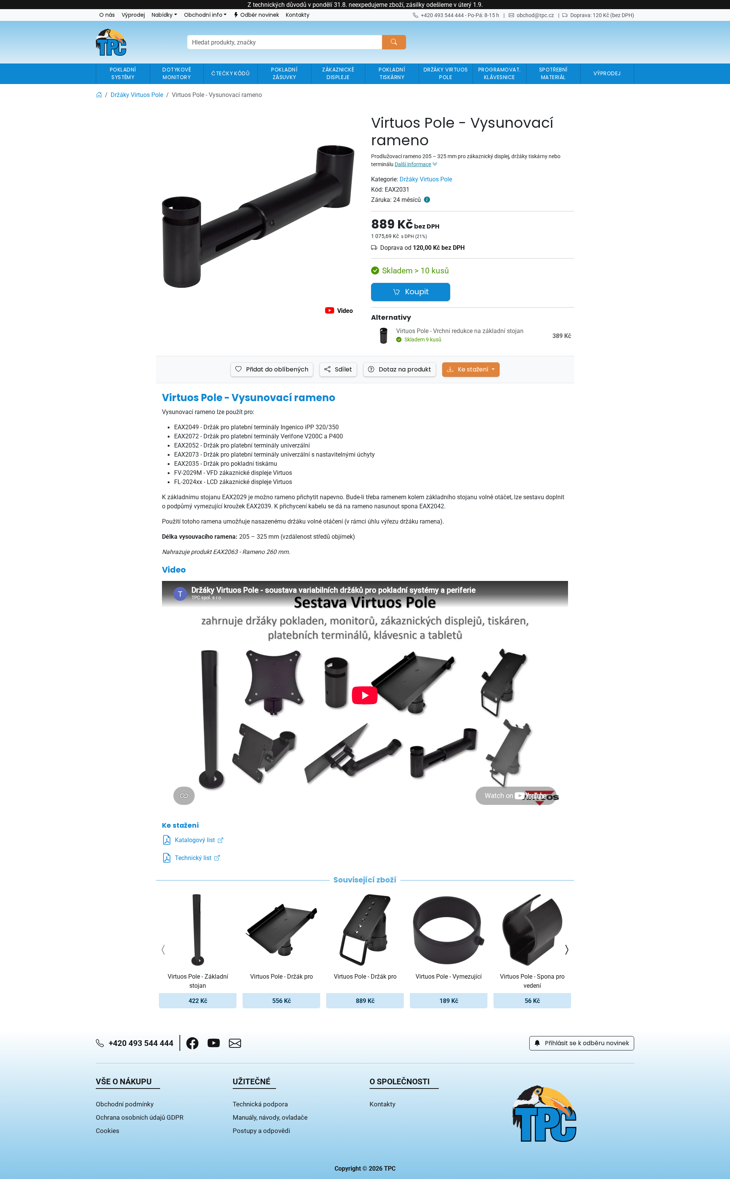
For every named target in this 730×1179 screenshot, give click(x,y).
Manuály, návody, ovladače (270, 1117)
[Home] (99, 94)
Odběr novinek (259, 15)
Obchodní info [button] (203, 15)
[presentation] (163, 949)
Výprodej (133, 15)
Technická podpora (260, 1104)
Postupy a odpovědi (261, 1131)
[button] (192, 1043)
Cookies (107, 1131)
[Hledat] (394, 42)
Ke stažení (473, 369)
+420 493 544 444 (140, 1043)
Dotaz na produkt (404, 369)
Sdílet (342, 369)
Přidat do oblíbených (276, 369)
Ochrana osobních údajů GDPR (139, 1117)
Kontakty (297, 15)
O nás (107, 15)
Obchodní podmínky (125, 1104)
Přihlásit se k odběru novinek (586, 1043)
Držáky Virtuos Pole (426, 179)
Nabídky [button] (162, 15)
